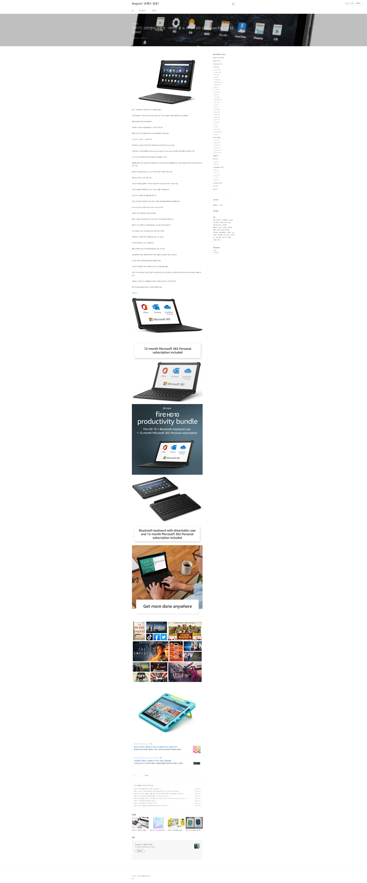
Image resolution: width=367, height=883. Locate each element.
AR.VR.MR (218, 132)
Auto (217, 137)
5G (215, 124)
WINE (216, 170)
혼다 (228, 235)
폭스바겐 (227, 230)
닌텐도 (229, 232)
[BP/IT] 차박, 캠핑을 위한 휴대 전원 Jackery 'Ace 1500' (150, 805)
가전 (216, 102)
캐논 (214, 220)
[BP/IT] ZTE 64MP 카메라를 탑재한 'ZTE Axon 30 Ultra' (151, 796)
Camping (217, 150)
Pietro (216, 161)
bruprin (231, 220)
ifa (216, 104)
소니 (233, 232)
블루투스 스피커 (217, 227)
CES (216, 107)
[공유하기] (137, 775)
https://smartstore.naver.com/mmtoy (146, 758)
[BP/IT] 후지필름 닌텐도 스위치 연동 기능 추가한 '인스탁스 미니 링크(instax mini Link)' (159, 798)
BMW (215, 156)
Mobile (139, 785)
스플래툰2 (225, 220)
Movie (217, 175)
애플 (214, 230)
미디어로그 (142, 10)
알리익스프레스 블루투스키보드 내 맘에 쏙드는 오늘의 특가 (155, 747)
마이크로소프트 (217, 225)
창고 (215, 159)
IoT (216, 127)
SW (216, 77)
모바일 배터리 (222, 232)
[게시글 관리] (140, 775)
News (217, 70)
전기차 (217, 145)
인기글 (221, 205)
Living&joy (218, 167)
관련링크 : (135, 293)
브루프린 (224, 225)
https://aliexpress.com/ (141, 744)
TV (216, 177)
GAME (217, 80)
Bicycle (217, 153)
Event (217, 109)
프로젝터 (220, 235)
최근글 (215, 205)
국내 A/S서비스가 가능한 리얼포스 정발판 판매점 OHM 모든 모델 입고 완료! (158, 763)
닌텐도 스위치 (216, 240)
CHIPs (217, 119)
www (216, 95)
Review (217, 72)
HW (216, 75)
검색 (229, 3)
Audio (217, 112)
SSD (224, 235)
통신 (216, 164)
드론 (229, 222)
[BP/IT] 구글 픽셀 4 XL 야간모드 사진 (145, 803)
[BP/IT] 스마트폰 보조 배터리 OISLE (144, 801)
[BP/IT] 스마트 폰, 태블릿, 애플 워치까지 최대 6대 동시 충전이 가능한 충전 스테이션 (158, 794)
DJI (214, 237)
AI (216, 134)
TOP (233, 876)
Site (215, 189)
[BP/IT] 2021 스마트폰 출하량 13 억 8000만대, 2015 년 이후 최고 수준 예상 (156, 791)
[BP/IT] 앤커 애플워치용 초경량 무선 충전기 (146, 789)
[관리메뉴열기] (363, 3)
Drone (217, 92)
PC (216, 90)
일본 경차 (218, 237)
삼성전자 (229, 227)
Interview (217, 64)
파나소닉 (219, 220)
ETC (215, 186)
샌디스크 (224, 237)
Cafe (216, 172)
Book (216, 180)
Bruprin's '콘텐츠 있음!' (145, 3)
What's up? (218, 58)
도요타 (224, 227)
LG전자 (232, 235)
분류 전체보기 (219, 54)
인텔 (222, 230)
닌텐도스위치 (223, 222)
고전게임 (218, 82)
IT (135, 785)
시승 (216, 140)
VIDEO (217, 114)
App (216, 87)
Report (217, 61)
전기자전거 (216, 222)
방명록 (154, 10)
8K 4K (216, 122)
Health (217, 117)
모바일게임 (218, 99)
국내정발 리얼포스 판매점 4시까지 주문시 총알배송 (152, 760)
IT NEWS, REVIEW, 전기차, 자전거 (145, 847)
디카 (216, 97)
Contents (217, 183)
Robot (217, 129)
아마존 (215, 235)
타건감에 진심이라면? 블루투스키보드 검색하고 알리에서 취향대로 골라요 (157, 749)
